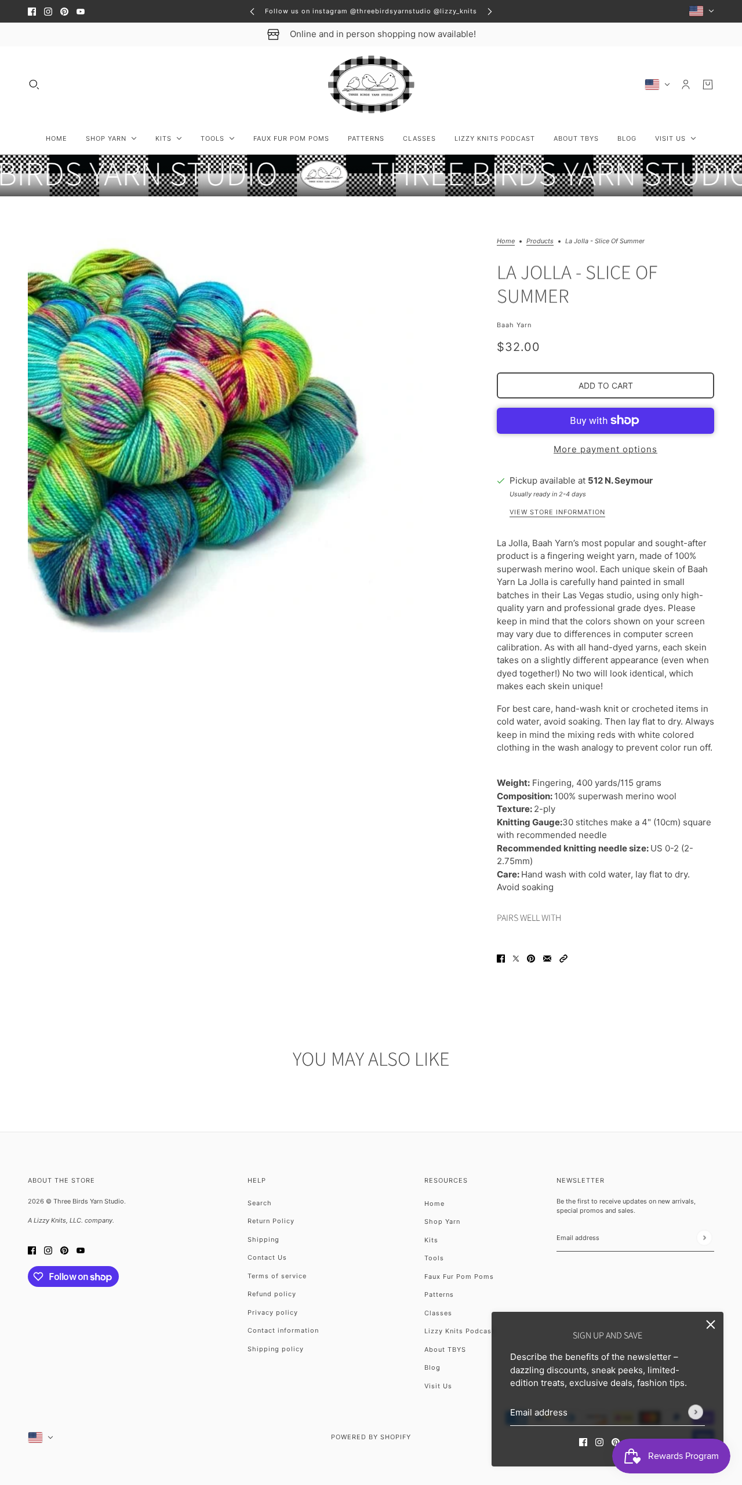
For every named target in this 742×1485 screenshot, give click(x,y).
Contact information (283, 1330)
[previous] (252, 11)
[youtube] (80, 11)
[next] (490, 11)
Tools (434, 1258)
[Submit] (695, 1412)
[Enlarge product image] (225, 435)
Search (260, 1203)
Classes (438, 1313)
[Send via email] (547, 958)
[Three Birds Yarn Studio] (371, 85)
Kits (431, 1240)
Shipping (263, 1239)
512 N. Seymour (620, 480)
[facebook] (32, 11)
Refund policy (272, 1294)
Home (506, 241)
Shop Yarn (442, 1221)
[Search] (34, 84)
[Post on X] (515, 958)
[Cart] (707, 84)
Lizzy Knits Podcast (459, 1331)
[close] (710, 1324)
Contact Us (267, 1257)
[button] (563, 958)
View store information (557, 512)
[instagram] (48, 11)
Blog (432, 1367)
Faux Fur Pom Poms (459, 1276)
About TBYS (445, 1349)
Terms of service (277, 1276)
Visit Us (438, 1386)
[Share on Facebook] (501, 958)
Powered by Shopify (371, 1437)
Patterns (439, 1294)
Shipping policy (276, 1349)
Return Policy (271, 1221)
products (540, 241)
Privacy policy (273, 1312)
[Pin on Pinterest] (531, 958)
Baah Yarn (514, 325)
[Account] (685, 84)
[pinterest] (64, 11)
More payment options (605, 449)
